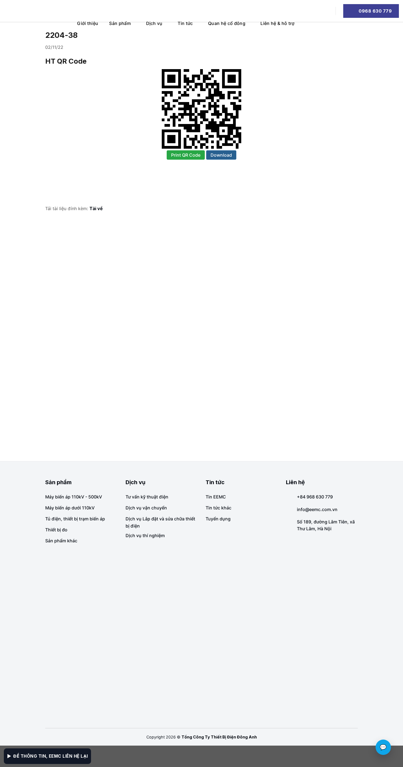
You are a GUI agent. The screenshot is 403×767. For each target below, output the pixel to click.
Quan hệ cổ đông (226, 23)
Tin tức (185, 23)
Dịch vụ (154, 23)
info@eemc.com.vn (317, 509)
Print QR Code (185, 155)
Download (221, 155)
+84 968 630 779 (315, 497)
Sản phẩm (120, 23)
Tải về (96, 208)
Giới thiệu (87, 23)
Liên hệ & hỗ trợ (277, 23)
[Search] (325, 10)
